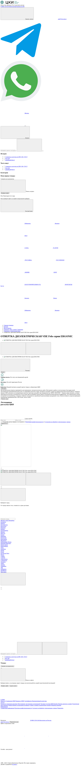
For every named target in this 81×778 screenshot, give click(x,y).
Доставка (42, 704)
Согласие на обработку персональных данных (44, 708)
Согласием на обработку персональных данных (57, 422)
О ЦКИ (3, 699)
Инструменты (7, 328)
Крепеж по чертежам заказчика (9, 704)
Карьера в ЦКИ (20, 701)
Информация (4, 706)
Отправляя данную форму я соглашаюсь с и (36, 422)
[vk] (13, 735)
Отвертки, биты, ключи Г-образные (13, 329)
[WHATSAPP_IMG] (21, 101)
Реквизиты (60, 708)
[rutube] (13, 748)
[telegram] (60, 735)
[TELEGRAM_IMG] (21, 60)
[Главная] (10, 3)
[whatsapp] (36, 761)
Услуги (2, 702)
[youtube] (37, 735)
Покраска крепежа (56, 705)
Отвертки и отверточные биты (12, 331)
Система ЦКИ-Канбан (52, 704)
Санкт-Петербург (9, 520)
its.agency (14, 764)
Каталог (6, 326)
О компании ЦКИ (10, 701)
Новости (3, 701)
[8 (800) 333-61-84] (13, 125)
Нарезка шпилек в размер (65, 704)
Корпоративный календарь (39, 701)
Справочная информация (7, 708)
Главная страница (8, 325)
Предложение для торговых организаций (29, 704)
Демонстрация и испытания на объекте (18, 705)
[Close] (1, 587)
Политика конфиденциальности (23, 708)
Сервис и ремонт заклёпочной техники (40, 705)
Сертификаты (28, 701)
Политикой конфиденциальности (34, 422)
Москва (26, 113)
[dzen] (36, 748)
